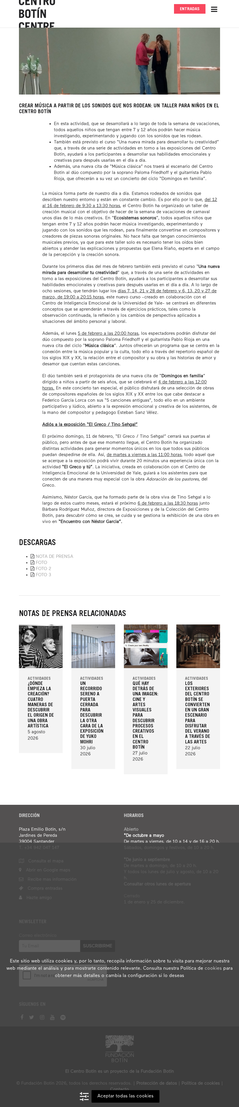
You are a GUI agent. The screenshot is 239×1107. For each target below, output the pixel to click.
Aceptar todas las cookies (125, 1096)
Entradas (190, 9)
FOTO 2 (43, 569)
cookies (213, 968)
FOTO (41, 562)
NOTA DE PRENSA (54, 556)
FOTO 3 (43, 575)
